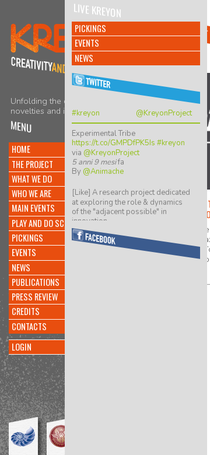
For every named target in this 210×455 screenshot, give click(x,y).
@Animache (103, 171)
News (84, 58)
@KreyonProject (164, 113)
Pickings (90, 28)
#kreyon (86, 113)
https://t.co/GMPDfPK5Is (113, 143)
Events (87, 43)
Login (22, 347)
